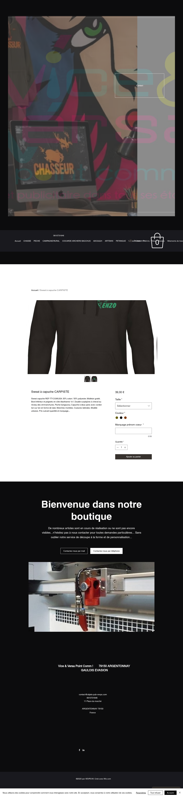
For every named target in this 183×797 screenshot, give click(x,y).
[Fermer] (179, 793)
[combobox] (133, 406)
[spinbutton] (121, 447)
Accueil (34, 290)
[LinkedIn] (83, 750)
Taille (118, 399)
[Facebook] (79, 750)
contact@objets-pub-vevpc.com (93, 694)
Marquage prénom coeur (129, 424)
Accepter (170, 792)
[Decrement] (117, 447)
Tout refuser (155, 792)
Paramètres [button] (141, 792)
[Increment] (125, 447)
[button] (157, 240)
